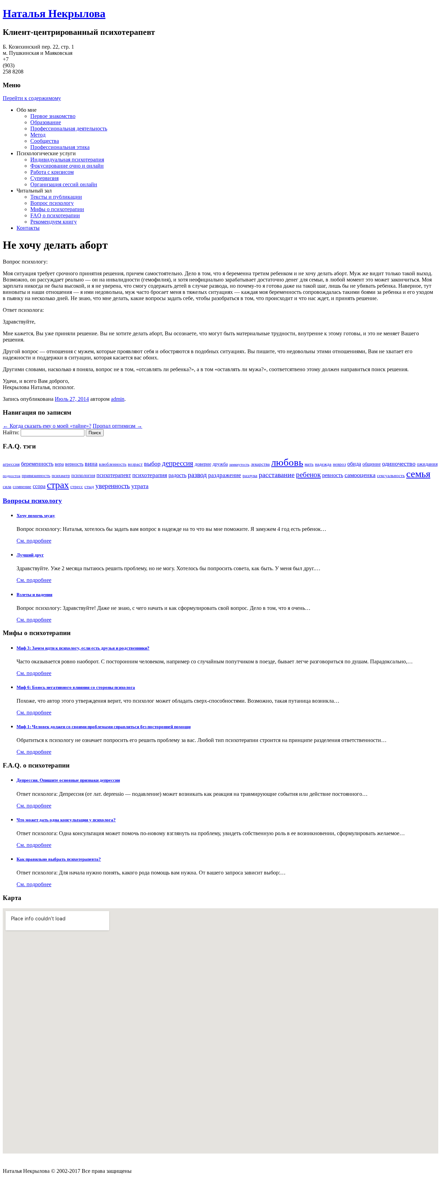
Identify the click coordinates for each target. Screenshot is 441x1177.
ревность (332, 475)
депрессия (177, 463)
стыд (89, 486)
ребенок (308, 475)
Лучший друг (30, 554)
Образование (45, 122)
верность (74, 464)
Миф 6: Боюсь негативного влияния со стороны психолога (76, 687)
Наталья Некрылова (54, 13)
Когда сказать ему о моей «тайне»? (47, 426)
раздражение (224, 475)
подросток (11, 476)
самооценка (360, 475)
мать (309, 464)
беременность (37, 464)
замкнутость (239, 464)
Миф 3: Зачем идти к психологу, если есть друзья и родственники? (83, 648)
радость (177, 475)
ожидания (427, 464)
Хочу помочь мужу (36, 515)
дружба (220, 464)
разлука (250, 475)
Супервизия (44, 178)
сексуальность (391, 475)
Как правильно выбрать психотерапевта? (59, 859)
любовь (287, 462)
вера (59, 464)
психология (83, 475)
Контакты (28, 228)
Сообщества (44, 141)
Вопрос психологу (52, 203)
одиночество (399, 463)
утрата (139, 486)
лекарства (260, 464)
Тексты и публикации (56, 197)
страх (58, 484)
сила (7, 486)
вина (91, 463)
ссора (39, 486)
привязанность (36, 475)
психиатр (61, 475)
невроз (339, 464)
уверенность (112, 485)
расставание (277, 474)
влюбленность (112, 464)
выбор (152, 463)
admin (117, 399)
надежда (323, 464)
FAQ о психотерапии (55, 215)
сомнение (22, 486)
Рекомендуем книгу (53, 222)
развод (197, 474)
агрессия (11, 464)
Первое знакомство (52, 116)
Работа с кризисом (52, 172)
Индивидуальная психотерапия (67, 159)
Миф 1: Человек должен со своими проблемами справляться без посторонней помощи (104, 726)
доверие (203, 464)
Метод (37, 135)
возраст (135, 464)
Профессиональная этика (60, 147)
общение (371, 464)
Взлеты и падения (34, 594)
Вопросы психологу (32, 500)
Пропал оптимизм (117, 426)
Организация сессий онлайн (63, 184)
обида (354, 464)
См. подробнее (34, 541)
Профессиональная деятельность (68, 128)
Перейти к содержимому (32, 98)
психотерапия (149, 475)
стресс (76, 486)
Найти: (11, 432)
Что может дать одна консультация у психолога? (66, 819)
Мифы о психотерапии (57, 209)
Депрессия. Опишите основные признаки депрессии (68, 780)
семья (418, 473)
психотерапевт (113, 475)
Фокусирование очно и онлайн (67, 166)
